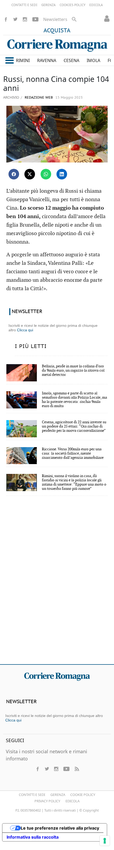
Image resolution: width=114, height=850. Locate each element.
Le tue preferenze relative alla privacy (60, 828)
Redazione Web (38, 98)
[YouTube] (35, 19)
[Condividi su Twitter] (30, 174)
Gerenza (57, 794)
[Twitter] (15, 19)
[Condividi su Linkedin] (62, 174)
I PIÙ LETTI (31, 346)
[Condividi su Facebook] (14, 174)
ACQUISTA (57, 31)
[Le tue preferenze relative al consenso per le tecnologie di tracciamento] (105, 841)
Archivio (11, 97)
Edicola (72, 801)
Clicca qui (25, 330)
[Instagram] (25, 19)
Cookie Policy (82, 794)
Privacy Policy (47, 801)
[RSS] (76, 769)
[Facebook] (5, 19)
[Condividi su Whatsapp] (46, 174)
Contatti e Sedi (32, 794)
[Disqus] (57, 583)
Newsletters (55, 19)
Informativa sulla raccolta (33, 837)
